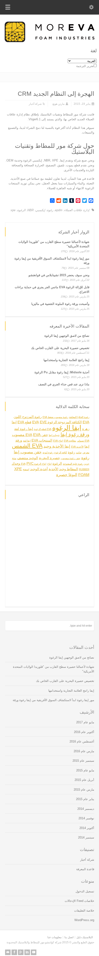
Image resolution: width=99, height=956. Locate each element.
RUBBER (84, 469)
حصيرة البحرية (49, 458)
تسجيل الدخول (85, 891)
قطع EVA (24, 422)
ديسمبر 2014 (85, 809)
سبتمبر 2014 (86, 837)
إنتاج (49, 463)
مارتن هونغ (58, 103)
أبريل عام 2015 (84, 780)
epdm (58, 210)
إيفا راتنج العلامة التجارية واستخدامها (66, 360)
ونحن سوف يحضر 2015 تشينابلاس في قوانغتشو (59, 275)
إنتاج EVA (58, 440)
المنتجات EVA (42, 440)
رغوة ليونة (48, 452)
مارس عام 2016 (84, 751)
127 (63, 308)
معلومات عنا (54, 937)
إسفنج (26, 469)
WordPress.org (84, 920)
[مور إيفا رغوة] (49, 41)
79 (62, 267)
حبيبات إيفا (54, 435)
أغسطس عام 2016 (82, 741)
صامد (79, 452)
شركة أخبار (35, 103)
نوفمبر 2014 (86, 818)
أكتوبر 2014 (86, 828)
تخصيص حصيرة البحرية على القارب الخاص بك (60, 348)
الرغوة (21, 210)
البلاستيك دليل (84, 937)
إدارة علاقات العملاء (76, 210)
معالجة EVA (70, 440)
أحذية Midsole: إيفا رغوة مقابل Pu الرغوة (62, 372)
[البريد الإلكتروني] (8, 952)
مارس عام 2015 (84, 789)
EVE (43, 422)
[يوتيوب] (33, 952)
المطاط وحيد (68, 469)
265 (63, 365)
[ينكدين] (27, 952)
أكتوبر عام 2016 (84, 732)
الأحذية (53, 469)
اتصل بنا (68, 937)
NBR (30, 210)
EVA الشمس (27, 445)
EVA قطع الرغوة (42, 429)
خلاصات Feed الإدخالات (79, 901)
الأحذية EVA (77, 446)
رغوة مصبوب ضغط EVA (55, 417)
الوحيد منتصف (27, 458)
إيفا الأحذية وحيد (57, 446)
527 (65, 377)
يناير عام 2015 (85, 799)
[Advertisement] (49, 552)
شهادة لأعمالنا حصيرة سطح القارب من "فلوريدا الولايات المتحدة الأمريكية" (53, 669)
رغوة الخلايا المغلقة (79, 417)
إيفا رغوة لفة (23, 429)
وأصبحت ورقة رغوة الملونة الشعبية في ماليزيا (60, 304)
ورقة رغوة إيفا (75, 434)
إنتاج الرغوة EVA (33, 463)
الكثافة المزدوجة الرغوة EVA (57, 422)
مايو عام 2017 (85, 722)
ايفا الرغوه (66, 427)
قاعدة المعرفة (85, 869)
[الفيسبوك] (14, 952)
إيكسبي (40, 210)
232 (65, 340)
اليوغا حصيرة (66, 474)
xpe (13, 210)
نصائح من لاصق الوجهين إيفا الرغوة (66, 335)
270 (63, 251)
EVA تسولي (83, 440)
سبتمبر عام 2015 (83, 760)
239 (63, 296)
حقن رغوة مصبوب (70, 458)
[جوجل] (20, 952)
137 (64, 279)
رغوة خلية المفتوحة (73, 463)
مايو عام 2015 (85, 770)
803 (59, 352)
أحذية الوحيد (39, 469)
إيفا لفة (27, 440)
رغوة (50, 210)
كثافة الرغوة (60, 452)
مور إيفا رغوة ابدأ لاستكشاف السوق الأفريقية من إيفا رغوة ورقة (53, 700)
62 (65, 389)
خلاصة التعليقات (84, 910)
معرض (85, 452)
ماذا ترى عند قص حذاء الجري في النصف (63, 384)
